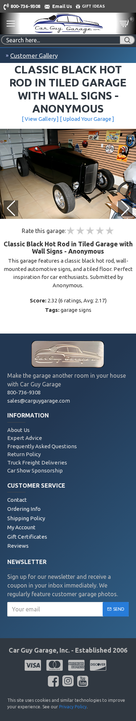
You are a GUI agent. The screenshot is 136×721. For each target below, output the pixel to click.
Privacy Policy (73, 706)
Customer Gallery (34, 55)
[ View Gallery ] (40, 119)
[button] (125, 208)
